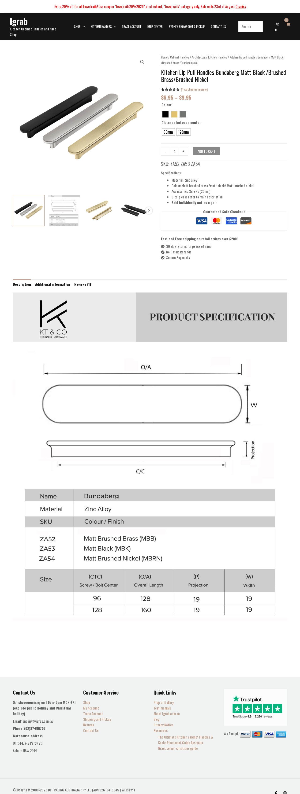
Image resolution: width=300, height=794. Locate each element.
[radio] (165, 114)
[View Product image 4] (134, 210)
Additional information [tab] (52, 284)
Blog (157, 719)
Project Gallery (164, 702)
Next (148, 210)
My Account (91, 707)
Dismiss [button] (241, 6)
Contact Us (90, 730)
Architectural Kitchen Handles (209, 57)
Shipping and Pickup (97, 719)
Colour (166, 104)
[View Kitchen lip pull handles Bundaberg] (29, 210)
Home (164, 57)
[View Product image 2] (64, 210)
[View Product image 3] (99, 210)
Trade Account (93, 713)
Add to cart (206, 151)
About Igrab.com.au (167, 713)
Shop (86, 702)
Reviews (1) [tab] (82, 284)
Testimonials (162, 707)
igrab (19, 21)
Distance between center (181, 122)
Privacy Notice (163, 724)
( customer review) (194, 89)
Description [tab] (22, 284)
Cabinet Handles (179, 57)
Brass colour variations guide (178, 748)
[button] (83, 26)
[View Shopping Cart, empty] (288, 26)
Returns (88, 724)
